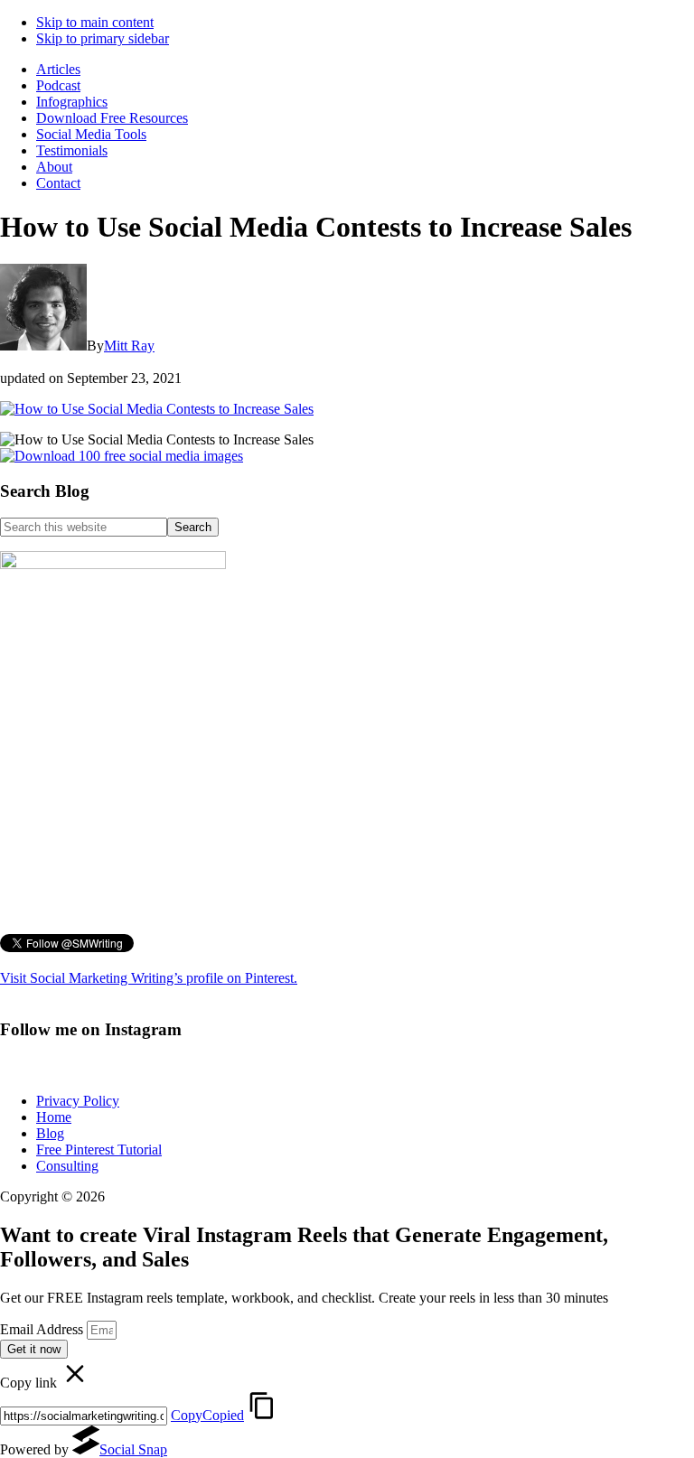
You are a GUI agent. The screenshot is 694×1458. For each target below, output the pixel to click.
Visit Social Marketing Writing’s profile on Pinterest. (148, 978)
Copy (207, 1415)
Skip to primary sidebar (102, 38)
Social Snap (133, 1449)
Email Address (43, 1329)
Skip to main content (95, 22)
